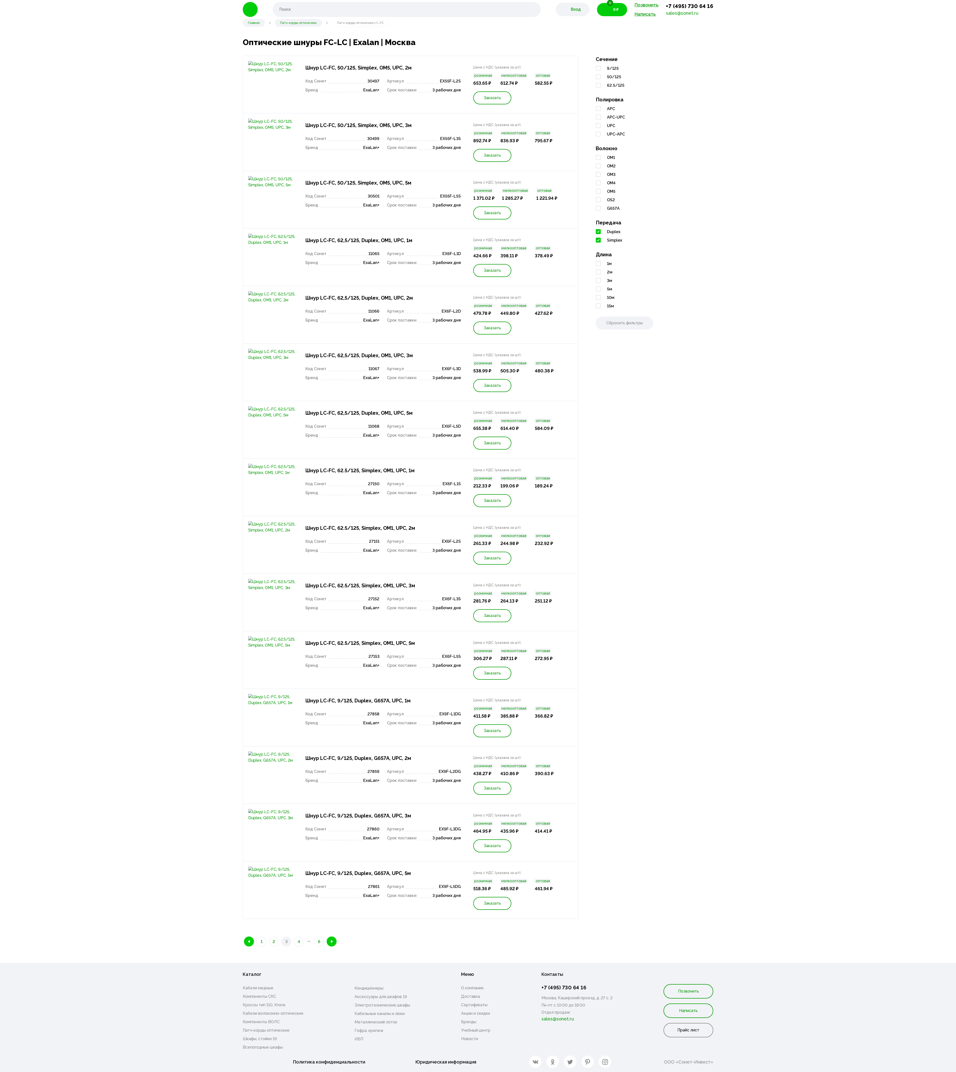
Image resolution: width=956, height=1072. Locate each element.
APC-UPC (616, 117)
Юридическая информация (446, 1062)
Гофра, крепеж (369, 1030)
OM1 (611, 157)
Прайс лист (688, 1030)
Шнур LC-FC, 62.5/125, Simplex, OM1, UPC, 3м (360, 586)
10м (610, 297)
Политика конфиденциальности (329, 1062)
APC (611, 108)
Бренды (468, 1021)
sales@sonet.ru (682, 13)
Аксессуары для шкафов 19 (381, 996)
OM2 (611, 166)
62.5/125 (615, 85)
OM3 (611, 174)
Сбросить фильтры (624, 323)
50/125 (614, 76)
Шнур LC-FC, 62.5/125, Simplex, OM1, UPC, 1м (360, 470)
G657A (613, 208)
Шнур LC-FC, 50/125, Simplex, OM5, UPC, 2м (358, 68)
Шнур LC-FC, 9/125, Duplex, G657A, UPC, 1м (358, 701)
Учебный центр (475, 1030)
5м (609, 289)
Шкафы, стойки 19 (260, 1038)
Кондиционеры (369, 988)
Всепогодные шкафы (263, 1047)
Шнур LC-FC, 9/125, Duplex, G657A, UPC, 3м (358, 816)
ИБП (359, 1039)
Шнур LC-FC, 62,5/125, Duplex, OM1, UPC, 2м (359, 298)
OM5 (611, 191)
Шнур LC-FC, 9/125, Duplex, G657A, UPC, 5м (358, 873)
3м (609, 280)
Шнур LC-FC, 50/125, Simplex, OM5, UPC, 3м (358, 125)
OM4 (611, 183)
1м (609, 263)
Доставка (470, 996)
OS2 (611, 200)
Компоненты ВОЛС (261, 1021)
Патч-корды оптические (266, 1030)
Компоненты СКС (259, 996)
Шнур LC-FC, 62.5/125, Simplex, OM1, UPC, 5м (360, 643)
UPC (611, 125)
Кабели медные (258, 988)
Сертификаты (474, 1005)
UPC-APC (616, 134)
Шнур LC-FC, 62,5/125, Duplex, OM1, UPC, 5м (359, 413)
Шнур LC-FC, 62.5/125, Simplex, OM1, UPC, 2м (360, 528)
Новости (469, 1038)
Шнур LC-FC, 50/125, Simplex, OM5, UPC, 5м (358, 183)
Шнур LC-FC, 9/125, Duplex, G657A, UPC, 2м (358, 758)
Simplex (614, 240)
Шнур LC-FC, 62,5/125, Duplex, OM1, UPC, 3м (359, 355)
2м (609, 272)
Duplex (613, 231)
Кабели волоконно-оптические (273, 1013)
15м (610, 306)
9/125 (613, 68)
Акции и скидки (475, 1013)
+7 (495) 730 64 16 (689, 6)
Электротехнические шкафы (382, 1005)
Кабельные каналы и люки (380, 1013)
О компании (472, 988)
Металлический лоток (376, 1022)
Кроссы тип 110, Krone (264, 1005)
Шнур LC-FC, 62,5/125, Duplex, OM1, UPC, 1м (358, 240)
